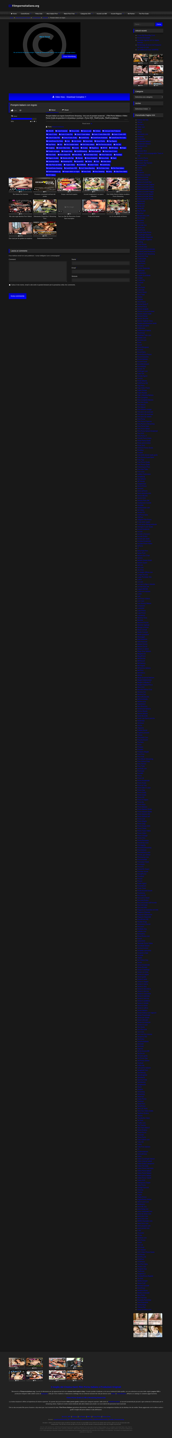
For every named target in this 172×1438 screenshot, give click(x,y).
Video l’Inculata (142, 1166)
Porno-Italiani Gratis (91, 154)
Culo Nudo (141, 287)
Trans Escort (141, 1132)
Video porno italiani (144, 1175)
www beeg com (142, 1209)
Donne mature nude (144, 314)
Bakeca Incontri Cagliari (145, 184)
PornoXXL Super (143, 869)
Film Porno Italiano (118, 168)
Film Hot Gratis (142, 402)
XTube (139, 1235)
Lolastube (140, 608)
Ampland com (142, 146)
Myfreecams (141, 701)
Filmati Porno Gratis (144, 438)
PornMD (140, 773)
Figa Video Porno (143, 388)
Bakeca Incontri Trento (145, 199)
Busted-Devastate (143, 38)
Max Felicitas (142, 1297)
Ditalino (140, 299)
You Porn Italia (142, 1264)
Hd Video (140, 510)
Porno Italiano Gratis (144, 809)
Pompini (140, 747)
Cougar (140, 278)
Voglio (139, 1195)
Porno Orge (141, 823)
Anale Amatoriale (62, 131)
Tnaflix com (141, 1123)
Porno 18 (140, 778)
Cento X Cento (52, 134)
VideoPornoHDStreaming (101, 1419)
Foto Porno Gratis (143, 462)
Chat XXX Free (142, 256)
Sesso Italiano (142, 1010)
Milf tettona (141, 673)
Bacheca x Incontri (143, 175)
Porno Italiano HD (65, 154)
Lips (138, 596)
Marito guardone (143, 634)
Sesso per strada (143, 1017)
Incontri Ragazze (116, 13)
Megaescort (141, 654)
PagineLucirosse (143, 733)
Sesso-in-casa (142, 1025)
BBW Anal (141, 203)
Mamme (140, 620)
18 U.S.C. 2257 (66, 1416)
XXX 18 (140, 1245)
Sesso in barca (142, 984)
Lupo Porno (141, 610)
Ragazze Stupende (144, 917)
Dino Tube (141, 294)
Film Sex (118, 144)
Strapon (140, 1089)
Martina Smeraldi (143, 1293)
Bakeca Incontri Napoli (145, 194)
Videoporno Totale (143, 1183)
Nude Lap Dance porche (146, 718)
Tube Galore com (143, 1139)
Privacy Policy (96, 1416)
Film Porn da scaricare (104, 144)
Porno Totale (141, 828)
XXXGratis (141, 1254)
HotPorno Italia (142, 515)
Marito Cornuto (142, 632)
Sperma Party (142, 1080)
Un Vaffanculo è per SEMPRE (148, 50)
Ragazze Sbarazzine (144, 914)
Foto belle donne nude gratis (147, 455)
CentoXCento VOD (71, 168)
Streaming (141, 1092)
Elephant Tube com (144, 335)
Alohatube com (142, 134)
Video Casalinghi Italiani (146, 1159)
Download (141, 333)
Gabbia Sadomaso (144, 474)
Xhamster (140, 1233)
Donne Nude (88, 141)
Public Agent (141, 883)
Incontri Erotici (142, 536)
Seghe (139, 958)
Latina (139, 579)
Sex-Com (140, 1032)
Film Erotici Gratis (104, 168)
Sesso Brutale (142, 967)
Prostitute (140, 876)
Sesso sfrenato (142, 1020)
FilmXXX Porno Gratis (145, 448)
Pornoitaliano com (143, 852)
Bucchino (140, 223)
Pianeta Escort (142, 740)
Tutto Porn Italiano (143, 1147)
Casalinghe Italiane (144, 235)
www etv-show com (144, 1214)
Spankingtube (142, 1075)
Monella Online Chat (144, 689)
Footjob (140, 452)
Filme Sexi (141, 445)
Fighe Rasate (142, 393)
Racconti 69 (141, 895)
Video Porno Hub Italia (145, 1168)
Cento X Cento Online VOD (102, 134)
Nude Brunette (142, 716)
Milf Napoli (141, 665)
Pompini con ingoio (53, 151)
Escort (139, 345)
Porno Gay (141, 790)
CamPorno (141, 230)
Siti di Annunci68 (143, 1051)
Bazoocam (141, 201)
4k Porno (140, 124)
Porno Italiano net (143, 816)
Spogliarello (141, 1084)
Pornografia (141, 845)
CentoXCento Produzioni (146, 251)
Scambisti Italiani (143, 946)
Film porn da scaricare (145, 412)
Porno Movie (78, 154)
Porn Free (140, 754)
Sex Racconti (142, 1029)
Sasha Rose (141, 1305)
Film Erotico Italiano (88, 144)
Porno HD (140, 797)
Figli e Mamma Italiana (145, 395)
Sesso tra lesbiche (143, 1022)
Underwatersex (142, 1151)
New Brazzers (142, 706)
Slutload (140, 1063)
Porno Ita (140, 802)
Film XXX (140, 433)
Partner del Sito (142, 120)
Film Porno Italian (143, 428)
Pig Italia (140, 742)
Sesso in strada (142, 1003)
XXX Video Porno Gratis (145, 1252)
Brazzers (140, 220)
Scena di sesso (142, 948)
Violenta (140, 1190)
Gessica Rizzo (142, 1290)
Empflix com (141, 338)
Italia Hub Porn (142, 551)
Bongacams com (143, 215)
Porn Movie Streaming (145, 759)
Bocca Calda (75, 131)
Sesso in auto (142, 979)
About (53, 110)
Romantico (141, 934)
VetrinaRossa (142, 1154)
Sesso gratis (141, 977)
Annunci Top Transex (144, 163)
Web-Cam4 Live (143, 1202)
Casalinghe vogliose (144, 239)
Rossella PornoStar (144, 1300)
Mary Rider (141, 1295)
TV (138, 1149)
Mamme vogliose (143, 625)
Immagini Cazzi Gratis (145, 527)
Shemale (140, 1044)
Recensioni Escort (143, 924)
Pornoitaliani (141, 850)
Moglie (124, 148)
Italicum (140, 565)
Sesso (139, 962)
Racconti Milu (142, 907)
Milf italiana (114, 148)
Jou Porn (140, 570)
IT (138, 548)
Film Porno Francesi (144, 421)
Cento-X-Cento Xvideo (70, 137)
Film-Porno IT (142, 436)
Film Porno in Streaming (145, 424)
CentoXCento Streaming (55, 168)
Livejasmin (141, 606)
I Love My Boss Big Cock (146, 35)
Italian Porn (141, 553)
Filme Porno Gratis (144, 440)
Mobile (139, 675)
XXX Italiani (141, 1250)
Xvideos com (142, 1238)
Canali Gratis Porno (144, 232)
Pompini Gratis (68, 151)
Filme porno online (144, 443)
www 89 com (142, 1206)
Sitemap (74, 1416)
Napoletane (141, 704)
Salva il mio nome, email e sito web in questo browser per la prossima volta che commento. (43, 285)
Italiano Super (142, 563)
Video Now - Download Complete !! (70, 97)
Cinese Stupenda (143, 268)
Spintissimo (141, 1082)
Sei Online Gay (142, 960)
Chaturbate (141, 261)
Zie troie (140, 1278)
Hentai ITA (141, 512)
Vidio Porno (141, 1185)
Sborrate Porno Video (145, 943)
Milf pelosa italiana (144, 668)
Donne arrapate (142, 309)
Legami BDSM (142, 589)
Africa (139, 132)
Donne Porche (101, 141)
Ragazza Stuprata (143, 912)
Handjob (140, 505)
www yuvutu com (143, 1228)
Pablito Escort (142, 730)
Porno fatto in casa (143, 788)
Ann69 (139, 148)
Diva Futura (141, 302)
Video (139, 1156)
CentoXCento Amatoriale (100, 137)
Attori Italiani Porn (52, 13)
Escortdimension (143, 364)
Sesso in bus (142, 986)
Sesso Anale (104, 158)
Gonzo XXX (141, 498)
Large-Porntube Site (144, 577)
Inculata (85, 148)
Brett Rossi (141, 1288)
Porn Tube (141, 766)
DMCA (89, 1416)
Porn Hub (140, 756)
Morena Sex (141, 692)
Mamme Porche (143, 622)
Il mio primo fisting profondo (147, 524)
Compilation (141, 273)
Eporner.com (141, 340)
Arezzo (139, 170)
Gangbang (51, 148)
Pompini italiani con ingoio (71, 171)
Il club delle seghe (143, 522)
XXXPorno (141, 1262)
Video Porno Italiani (121, 171)
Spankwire (141, 1077)
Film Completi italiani (72, 144)
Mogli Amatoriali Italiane (145, 677)
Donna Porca (142, 306)
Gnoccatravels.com (144, 493)
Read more (86, 123)
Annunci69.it (141, 165)
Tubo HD (140, 1142)
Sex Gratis (141, 1027)
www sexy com (142, 1218)
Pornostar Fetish (143, 862)
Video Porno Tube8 (144, 1178)
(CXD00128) (82, 164)
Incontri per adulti (143, 539)
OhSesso (140, 723)
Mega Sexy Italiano (144, 651)
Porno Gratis (52, 154)
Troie (97, 161)
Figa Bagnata (113, 141)
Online (139, 725)
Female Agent (142, 376)
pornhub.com (142, 768)
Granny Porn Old (143, 500)
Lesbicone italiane (143, 591)
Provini (139, 879)
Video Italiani (107, 161)
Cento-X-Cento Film (54, 137)
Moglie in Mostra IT (144, 682)
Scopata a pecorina (144, 950)
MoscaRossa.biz (143, 697)
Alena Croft (141, 1283)
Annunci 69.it (142, 151)
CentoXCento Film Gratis (118, 137)
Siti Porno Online (143, 1060)
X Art (139, 1230)
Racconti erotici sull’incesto (147, 902)
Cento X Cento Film (66, 134)
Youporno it (141, 1274)
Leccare (140, 582)
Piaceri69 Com (142, 737)
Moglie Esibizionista (144, 680)
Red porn (140, 926)
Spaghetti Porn (142, 1070)
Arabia (139, 168)
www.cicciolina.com (144, 1309)
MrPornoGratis (142, 699)
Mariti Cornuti (142, 630)
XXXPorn (140, 1259)
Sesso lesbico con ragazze (146, 1013)
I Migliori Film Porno (144, 519)
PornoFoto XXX (143, 843)
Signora (140, 1048)
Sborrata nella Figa (68, 158)
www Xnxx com (142, 1223)
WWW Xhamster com (144, 1221)
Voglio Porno (142, 1197)
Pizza (139, 744)
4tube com (141, 127)
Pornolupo (119, 154)
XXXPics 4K (141, 1257)
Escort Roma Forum (144, 354)
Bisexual (140, 213)
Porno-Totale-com (107, 154)
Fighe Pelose (142, 390)
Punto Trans (141, 888)
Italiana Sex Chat (143, 555)
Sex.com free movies (144, 1034)
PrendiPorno (141, 874)
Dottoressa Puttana (144, 330)
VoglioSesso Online (144, 1199)
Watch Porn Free (69, 13)
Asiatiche (140, 172)
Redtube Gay (142, 929)
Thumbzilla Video (143, 1118)
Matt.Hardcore (142, 642)
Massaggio (141, 637)
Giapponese (141, 484)
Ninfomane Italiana (144, 709)
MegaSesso (95, 148)
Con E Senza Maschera (88, 168)
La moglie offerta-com (145, 572)
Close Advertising (69, 56)
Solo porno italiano (144, 1068)
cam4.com (141, 227)
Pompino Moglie (143, 752)
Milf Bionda (141, 658)
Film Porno (141, 419)
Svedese (140, 1101)
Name (74, 259)
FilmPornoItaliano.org (54, 171)
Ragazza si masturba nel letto (147, 910)
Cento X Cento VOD (120, 134)
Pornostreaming (119, 1419)
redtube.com (141, 931)
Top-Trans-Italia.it (143, 1127)
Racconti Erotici (143, 900)
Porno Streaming (99, 171)
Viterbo (139, 1192)
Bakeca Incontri (142, 177)
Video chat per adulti (144, 1161)
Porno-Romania (143, 840)
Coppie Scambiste (143, 275)
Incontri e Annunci (143, 534)
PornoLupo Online (143, 855)
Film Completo (142, 397)
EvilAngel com (142, 371)
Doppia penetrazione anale (147, 323)
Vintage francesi (143, 1187)
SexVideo (140, 1039)
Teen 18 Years (142, 1108)
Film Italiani (141, 405)
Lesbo (139, 594)
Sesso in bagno (142, 981)
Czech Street (142, 292)
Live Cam (140, 601)
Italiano (140, 558)
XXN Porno (141, 1240)
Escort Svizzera (142, 357)
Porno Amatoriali (96, 151)
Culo (68, 141)
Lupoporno (141, 615)
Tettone (89, 161)
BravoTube (141, 218)
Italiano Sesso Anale (144, 560)
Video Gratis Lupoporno (145, 1163)
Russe (139, 938)
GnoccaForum (142, 491)
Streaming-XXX (67, 161)
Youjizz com (141, 1266)
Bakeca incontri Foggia (145, 192)
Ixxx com (140, 567)
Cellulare (97, 131)
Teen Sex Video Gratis (145, 1111)
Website (74, 276)
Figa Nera (140, 385)
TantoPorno (141, 1106)
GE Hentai (141, 481)
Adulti (139, 129)
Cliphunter (141, 271)
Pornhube (140, 771)
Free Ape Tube (142, 469)
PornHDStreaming (81, 151)
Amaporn (140, 136)
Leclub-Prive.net (143, 586)
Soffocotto (140, 1065)
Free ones (141, 472)
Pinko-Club (38, 13)
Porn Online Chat (143, 761)
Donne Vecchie (142, 318)
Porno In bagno (142, 800)
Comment (12, 259)
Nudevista (141, 721)
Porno (139, 776)
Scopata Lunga (142, 953)
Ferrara (140, 378)
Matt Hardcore (142, 639)
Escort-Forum (142, 361)
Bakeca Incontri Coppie (145, 187)
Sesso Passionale (143, 1015)
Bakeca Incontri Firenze (145, 189)
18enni (139, 122)
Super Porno (141, 1099)
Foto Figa (140, 460)
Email (74, 268)
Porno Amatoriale (143, 780)
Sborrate (80, 158)
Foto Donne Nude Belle (145, 457)
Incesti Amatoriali (143, 529)
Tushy (139, 1144)
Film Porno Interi (143, 426)
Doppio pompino (143, 326)
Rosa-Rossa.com (143, 936)
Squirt (114, 158)
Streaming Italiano (53, 161)
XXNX (139, 1242)
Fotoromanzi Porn (143, 467)
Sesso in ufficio (142, 1008)
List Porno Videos (143, 598)
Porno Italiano (142, 807)
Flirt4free (140, 450)
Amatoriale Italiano (144, 141)
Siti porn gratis (142, 1056)
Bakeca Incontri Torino (145, 196)
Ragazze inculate (53, 158)
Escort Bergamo (143, 347)
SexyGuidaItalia (143, 1041)
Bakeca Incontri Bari (144, 182)
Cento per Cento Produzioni (112, 131)
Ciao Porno (141, 263)
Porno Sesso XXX (143, 826)
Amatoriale (141, 139)
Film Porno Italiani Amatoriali (147, 431)
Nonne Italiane (142, 713)
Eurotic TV (141, 369)
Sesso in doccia (143, 991)
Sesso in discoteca (144, 989)
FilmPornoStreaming (86, 1419)
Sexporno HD (142, 1037)
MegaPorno (141, 656)
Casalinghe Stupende (145, 237)
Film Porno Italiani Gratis (23, 17)
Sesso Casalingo (143, 970)
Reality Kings (142, 922)
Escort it (140, 349)
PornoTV (140, 867)
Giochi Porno (142, 486)
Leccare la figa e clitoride (146, 584)
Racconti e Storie (143, 898)
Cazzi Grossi (141, 244)
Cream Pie (141, 280)
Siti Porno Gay (142, 1058)
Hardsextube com (143, 507)
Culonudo (140, 290)
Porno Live (141, 819)
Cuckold (140, 282)
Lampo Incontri (142, 575)
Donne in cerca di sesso (145, 311)
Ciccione (140, 266)
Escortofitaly (141, 366)
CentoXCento (25, 13)
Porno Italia (141, 804)
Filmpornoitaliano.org (25, 5)
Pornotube (141, 864)
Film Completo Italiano (145, 400)
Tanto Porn (141, 1104)
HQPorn (140, 517)
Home (15, 13)
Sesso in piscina (143, 998)
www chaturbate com (144, 1211)
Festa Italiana (142, 381)
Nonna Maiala (142, 711)
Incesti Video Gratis (64, 148)
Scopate (140, 955)
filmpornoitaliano (58, 127)
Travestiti (140, 1135)
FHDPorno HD (142, 383)
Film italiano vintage (144, 409)
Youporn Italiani (70, 164)
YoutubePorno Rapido (145, 1276)
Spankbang (141, 1072)
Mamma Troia (142, 618)
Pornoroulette (142, 859)
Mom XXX (141, 687)
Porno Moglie (142, 821)
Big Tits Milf (141, 211)
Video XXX (141, 1180)
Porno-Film (141, 838)
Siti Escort (141, 1053)
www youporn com (143, 1226)
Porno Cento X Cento (111, 151)
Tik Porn (140, 1120)
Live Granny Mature (144, 603)
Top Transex (141, 1125)
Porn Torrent (141, 764)
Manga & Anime (143, 627)
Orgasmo (140, 728)
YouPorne (140, 1271)
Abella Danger (142, 1281)
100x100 (45, 17)
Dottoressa (141, 328)
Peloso (139, 735)
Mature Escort (142, 646)
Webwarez (141, 1204)
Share (66, 110)
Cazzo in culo (87, 131)
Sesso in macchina (144, 993)
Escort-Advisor (142, 359)
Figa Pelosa (51, 144)
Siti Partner (131, 13)
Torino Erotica (142, 1130)
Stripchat (140, 1096)
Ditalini (139, 297)
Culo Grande (77, 141)
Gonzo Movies (142, 496)
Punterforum (141, 886)
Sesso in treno (142, 1005)
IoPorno (140, 546)
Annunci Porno (142, 158)
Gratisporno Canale (144, 503)
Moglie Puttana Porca (145, 685)
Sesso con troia (142, 972)
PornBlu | (112, 1419)
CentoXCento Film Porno (55, 141)
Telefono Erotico (143, 1113)
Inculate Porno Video (144, 543)
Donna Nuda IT (142, 304)
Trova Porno (141, 1137)
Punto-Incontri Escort (144, 891)
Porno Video (141, 833)
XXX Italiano (51, 175)
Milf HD (105, 148)
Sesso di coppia (143, 974)
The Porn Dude (144, 13)
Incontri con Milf (102, 13)
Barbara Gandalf (143, 1285)
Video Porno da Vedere (55, 164)
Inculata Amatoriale (144, 541)
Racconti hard (142, 905)
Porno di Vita (142, 785)
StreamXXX (79, 161)
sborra (110, 171)
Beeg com (141, 206)
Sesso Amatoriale (92, 158)
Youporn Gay (142, 1269)
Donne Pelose (142, 316)
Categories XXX (86, 13)
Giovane (140, 488)
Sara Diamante (142, 1302)
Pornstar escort (142, 871)
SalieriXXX (141, 941)
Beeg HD (140, 208)
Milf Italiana (141, 663)
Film (61, 144)
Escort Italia (141, 352)
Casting (140, 242)
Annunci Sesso (142, 160)
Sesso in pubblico (143, 1001)
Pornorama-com (143, 857)
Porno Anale (141, 783)
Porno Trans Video (144, 831)
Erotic (139, 342)
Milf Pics (140, 670)
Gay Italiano (141, 479)
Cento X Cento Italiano (83, 134)
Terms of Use (106, 1416)
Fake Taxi (140, 373)
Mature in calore (143, 649)
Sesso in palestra (143, 996)
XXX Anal (140, 1247)
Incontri (76, 148)
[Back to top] (166, 1432)
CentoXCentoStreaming (60, 1419)
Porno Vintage (142, 835)
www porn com (142, 1216)
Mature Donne (142, 644)
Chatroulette (141, 259)
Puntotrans (141, 893)
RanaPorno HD (142, 919)
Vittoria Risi (141, 1307)
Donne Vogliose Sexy (145, 321)
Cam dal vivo (142, 225)
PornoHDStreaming (144, 847)
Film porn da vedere (144, 417)
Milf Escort (141, 661)
